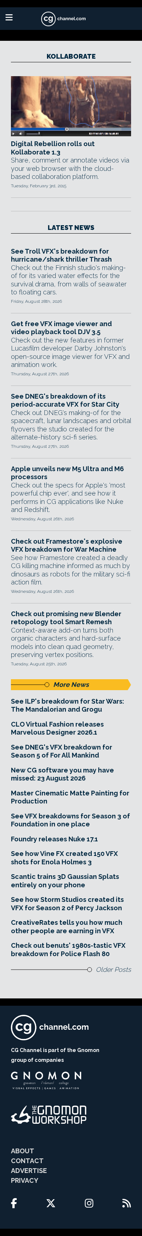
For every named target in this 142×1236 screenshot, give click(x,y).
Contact (27, 1161)
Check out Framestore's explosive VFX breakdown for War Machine (66, 545)
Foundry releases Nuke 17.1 (54, 839)
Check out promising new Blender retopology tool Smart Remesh (66, 618)
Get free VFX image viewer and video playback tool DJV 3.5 (61, 328)
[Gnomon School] (46, 1081)
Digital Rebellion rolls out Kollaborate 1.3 (53, 148)
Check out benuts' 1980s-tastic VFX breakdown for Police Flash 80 (68, 950)
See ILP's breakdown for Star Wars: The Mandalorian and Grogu (67, 705)
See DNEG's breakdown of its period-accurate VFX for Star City (65, 400)
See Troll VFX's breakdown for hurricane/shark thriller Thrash (61, 255)
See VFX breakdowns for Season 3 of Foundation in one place (70, 820)
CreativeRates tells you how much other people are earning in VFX (66, 927)
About (22, 1151)
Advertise (29, 1170)
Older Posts (113, 969)
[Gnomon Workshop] (49, 1115)
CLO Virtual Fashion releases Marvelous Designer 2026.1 (57, 728)
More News (71, 684)
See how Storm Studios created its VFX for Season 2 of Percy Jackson (67, 904)
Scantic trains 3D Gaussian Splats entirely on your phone (65, 881)
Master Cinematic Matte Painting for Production (70, 797)
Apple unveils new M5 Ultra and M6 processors (67, 473)
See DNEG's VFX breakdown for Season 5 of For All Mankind (61, 751)
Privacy (24, 1180)
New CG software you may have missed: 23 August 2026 (62, 774)
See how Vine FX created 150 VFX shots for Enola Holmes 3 (64, 858)
